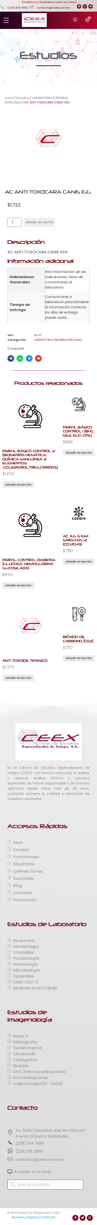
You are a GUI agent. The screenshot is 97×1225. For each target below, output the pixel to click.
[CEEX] (34, 20)
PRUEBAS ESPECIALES (68, 340)
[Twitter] (90, 6)
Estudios (22, 98)
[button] (10, 358)
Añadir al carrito (40, 222)
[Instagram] (85, 6)
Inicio (9, 98)
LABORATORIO (42, 98)
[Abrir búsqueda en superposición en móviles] (45, 1185)
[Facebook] (79, 6)
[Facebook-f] (75, 1218)
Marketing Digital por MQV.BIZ (33, 1217)
